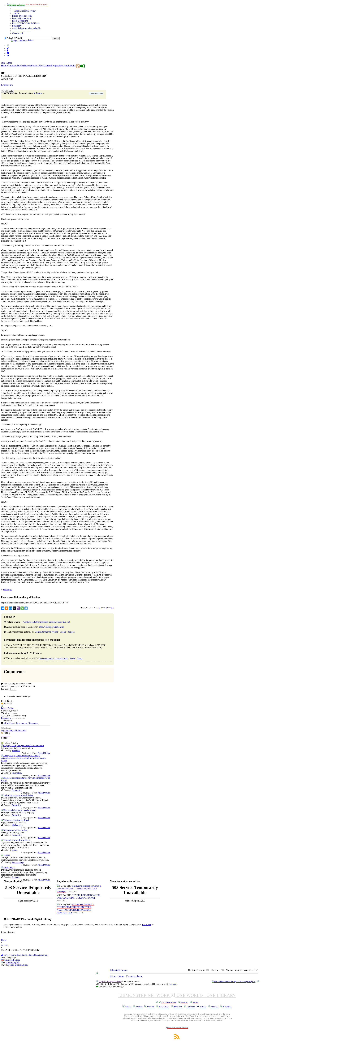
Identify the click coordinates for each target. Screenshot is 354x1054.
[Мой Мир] (10, 608)
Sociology (16, 877)
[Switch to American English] (8, 45)
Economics (6, 718)
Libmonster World (61, 658)
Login (9, 63)
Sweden (184, 1002)
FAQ (19, 955)
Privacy (7, 955)
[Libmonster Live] (8, 55)
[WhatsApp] (22, 608)
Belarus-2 (227, 1006)
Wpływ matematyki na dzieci (16, 820)
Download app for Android (177, 1027)
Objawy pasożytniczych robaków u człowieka (23, 745)
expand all (30, 686)
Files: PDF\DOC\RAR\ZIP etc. (26, 23)
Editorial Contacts (119, 970)
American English (12, 960)
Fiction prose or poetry (22, 16)
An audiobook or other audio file (26, 28)
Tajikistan (190, 1006)
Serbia (195, 1002)
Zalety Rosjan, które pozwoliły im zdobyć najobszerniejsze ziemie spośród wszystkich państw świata (23, 758)
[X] (14, 608)
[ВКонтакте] (2, 608)
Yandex (71, 632)
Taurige (6, 855)
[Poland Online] (2, 706)
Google (63, 632)
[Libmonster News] (8, 48)
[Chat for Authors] (8, 53)
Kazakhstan (164, 1006)
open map (172, 984)
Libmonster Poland (46, 658)
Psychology (17, 773)
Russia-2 (214, 1006)
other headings (19, 718)
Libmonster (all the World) (46, 632)
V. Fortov (38, 93)
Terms (13, 955)
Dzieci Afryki (9, 867)
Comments (7, 84)
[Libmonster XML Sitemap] (177, 1038)
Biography (16, 26)
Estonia (203, 1006)
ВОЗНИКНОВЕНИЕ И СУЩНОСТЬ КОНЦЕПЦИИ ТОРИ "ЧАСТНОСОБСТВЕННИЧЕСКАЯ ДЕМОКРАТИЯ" (75, 908)
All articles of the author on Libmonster (20, 723)
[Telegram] (26, 608)
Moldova (178, 1006)
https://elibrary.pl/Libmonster (51, 627)
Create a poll (17, 33)
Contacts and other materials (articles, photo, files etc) (46, 622)
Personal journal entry (21, 18)
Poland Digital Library (18, 965)
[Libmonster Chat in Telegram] (208, 970)
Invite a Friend (28, 955)
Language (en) (41, 955)
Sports (14, 850)
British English (12, 962)
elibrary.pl (7, 589)
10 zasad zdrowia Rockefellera (16, 840)
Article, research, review (25, 11)
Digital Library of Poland (110, 981)
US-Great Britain (168, 1002)
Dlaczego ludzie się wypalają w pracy (19, 810)
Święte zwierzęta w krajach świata (18, 795)
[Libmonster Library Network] (258, 981)
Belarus (139, 1006)
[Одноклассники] (6, 608)
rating (15, 713)
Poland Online (7, 708)
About (113, 976)
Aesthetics (16, 805)
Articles (4, 945)
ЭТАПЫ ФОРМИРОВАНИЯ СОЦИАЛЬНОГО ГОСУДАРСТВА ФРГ (78, 896)
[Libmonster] (97, 973)
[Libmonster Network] (234, 981)
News (121, 976)
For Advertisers (134, 976)
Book (16, 13)
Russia (128, 1006)
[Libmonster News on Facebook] (7, 50)
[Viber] (18, 608)
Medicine (16, 750)
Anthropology (18, 862)
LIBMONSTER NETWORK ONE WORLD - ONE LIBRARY (177, 995)
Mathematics (17, 825)
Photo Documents (20, 21)
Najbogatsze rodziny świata (15, 830)
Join (3, 63)
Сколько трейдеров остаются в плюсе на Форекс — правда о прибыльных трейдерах (79, 889)
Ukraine (150, 1006)
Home (3, 940)
